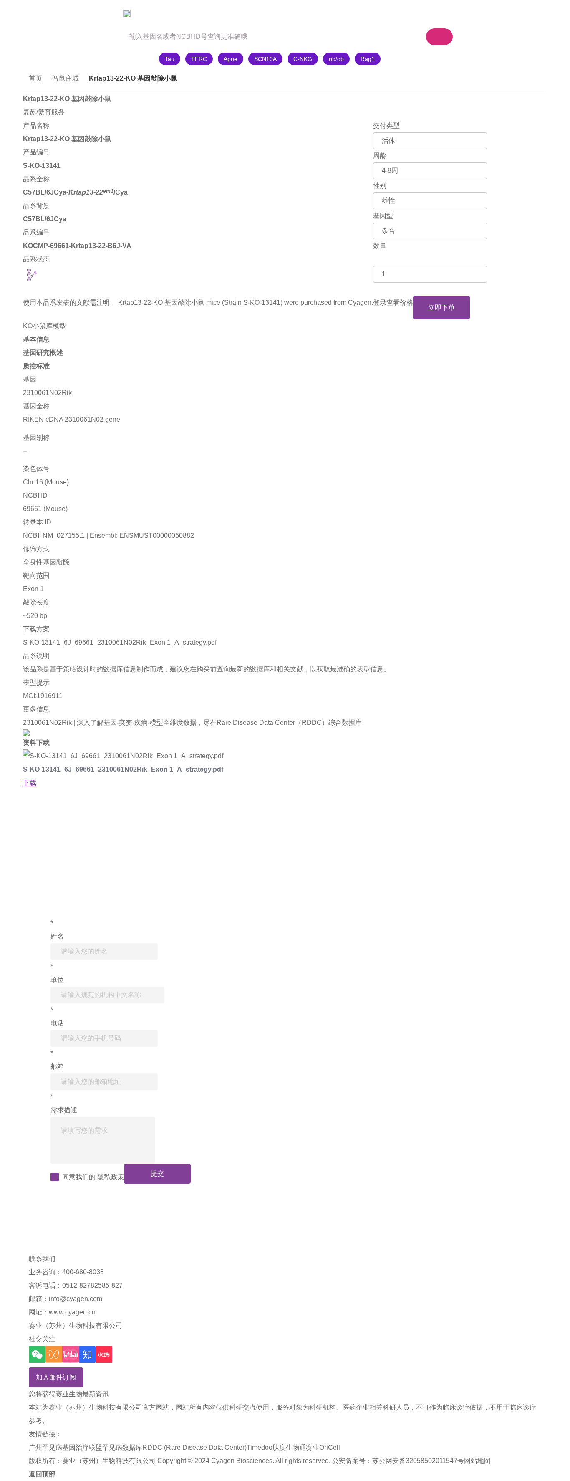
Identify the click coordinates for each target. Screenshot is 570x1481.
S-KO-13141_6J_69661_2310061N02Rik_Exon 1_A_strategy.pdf (120, 642)
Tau (169, 59)
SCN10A (265, 59)
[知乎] (87, 1354)
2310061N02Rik (47, 392)
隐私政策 (110, 1176)
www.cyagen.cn (72, 1312)
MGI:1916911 (43, 695)
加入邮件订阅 (56, 1377)
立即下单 (441, 307)
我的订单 (435, 13)
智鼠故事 (147, 13)
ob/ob (336, 59)
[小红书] (104, 1354)
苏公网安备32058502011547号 (418, 1460)
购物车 (382, 13)
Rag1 (368, 59)
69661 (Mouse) (45, 508)
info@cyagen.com (75, 1298)
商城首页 (96, 13)
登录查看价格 (393, 302)
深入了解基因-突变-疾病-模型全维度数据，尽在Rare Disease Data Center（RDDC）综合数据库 (219, 722)
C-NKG (302, 59)
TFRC (199, 59)
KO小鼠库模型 (44, 325)
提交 (157, 1173)
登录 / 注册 (484, 13)
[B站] (70, 1354)
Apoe (230, 59)
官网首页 (46, 13)
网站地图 (477, 1460)
